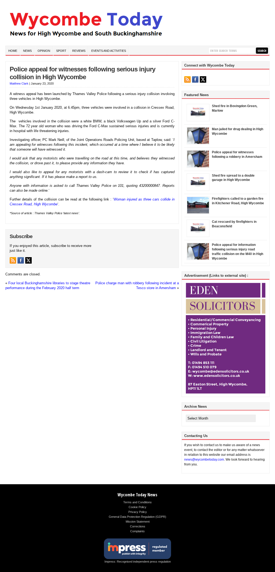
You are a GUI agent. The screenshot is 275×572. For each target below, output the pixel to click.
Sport (61, 50)
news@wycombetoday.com (204, 459)
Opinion (44, 50)
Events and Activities (108, 50)
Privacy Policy (137, 511)
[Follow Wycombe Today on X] (28, 260)
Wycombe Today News (137, 495)
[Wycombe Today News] (86, 38)
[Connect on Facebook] (20, 260)
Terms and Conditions (137, 502)
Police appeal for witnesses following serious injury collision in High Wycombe (82, 73)
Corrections (137, 526)
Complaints (137, 531)
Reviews (78, 50)
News (27, 50)
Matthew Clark (19, 83)
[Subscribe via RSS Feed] (13, 260)
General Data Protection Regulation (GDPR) (137, 516)
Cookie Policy (137, 507)
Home (12, 50)
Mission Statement (138, 521)
